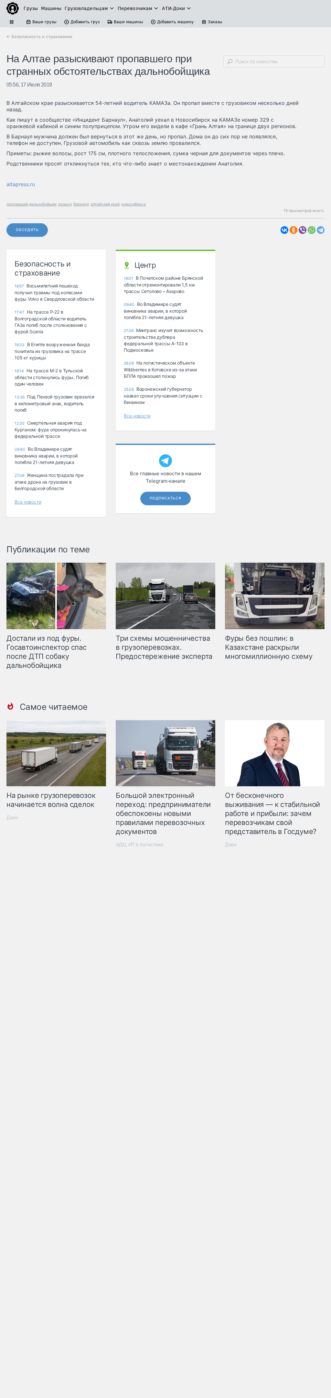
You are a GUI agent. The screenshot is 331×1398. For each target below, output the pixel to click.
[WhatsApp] (311, 230)
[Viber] (302, 230)
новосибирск (133, 204)
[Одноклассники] (293, 230)
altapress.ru (20, 184)
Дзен (12, 817)
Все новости (28, 502)
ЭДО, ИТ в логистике (140, 844)
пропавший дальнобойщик (31, 204)
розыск (65, 204)
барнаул (81, 204)
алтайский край (105, 204)
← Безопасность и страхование (39, 36)
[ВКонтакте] (284, 230)
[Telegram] (321, 230)
